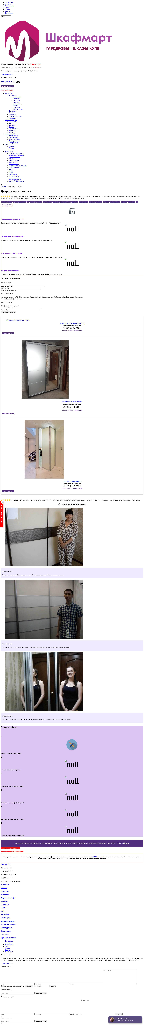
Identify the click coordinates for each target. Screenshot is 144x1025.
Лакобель (12, 125)
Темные (11, 148)
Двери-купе (9, 151)
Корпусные (12, 111)
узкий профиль (14, 167)
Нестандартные (14, 141)
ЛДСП (11, 123)
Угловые (11, 113)
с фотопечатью (17, 109)
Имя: (2, 306)
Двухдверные (13, 135)
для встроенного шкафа (16, 155)
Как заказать (9, 2)
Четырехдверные (14, 139)
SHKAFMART (6, 864)
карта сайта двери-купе (8, 938)
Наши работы (9, 6)
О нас (7, 8)
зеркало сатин (13, 162)
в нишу (15, 106)
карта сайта (4, 934)
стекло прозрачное (15, 180)
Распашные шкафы (15, 116)
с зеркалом (16, 107)
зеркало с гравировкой (16, 181)
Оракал (11, 127)
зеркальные (12, 158)
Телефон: (4, 308)
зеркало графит (14, 160)
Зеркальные (12, 121)
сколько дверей (10, 134)
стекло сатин (13, 174)
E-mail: (3, 310)
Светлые (11, 146)
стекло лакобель (14, 176)
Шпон (11, 132)
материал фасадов (11, 120)
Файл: (3, 299)
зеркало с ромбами (15, 178)
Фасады (7, 11)
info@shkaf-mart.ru (97, 857)
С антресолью (13, 143)
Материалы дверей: (7, 297)
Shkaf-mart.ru (6, 963)
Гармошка (12, 118)
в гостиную (16, 100)
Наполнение (9, 13)
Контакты (8, 4)
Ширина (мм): (5, 286)
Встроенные (13, 95)
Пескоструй (12, 130)
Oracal (11, 172)
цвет (6, 144)
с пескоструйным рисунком (18, 165)
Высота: (3, 288)
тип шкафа (8, 93)
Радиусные (12, 114)
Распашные (5, 894)
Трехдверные (13, 137)
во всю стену (17, 104)
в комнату (16, 102)
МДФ (10, 171)
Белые (11, 150)
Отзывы (7, 9)
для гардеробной (14, 157)
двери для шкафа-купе (16, 153)
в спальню (16, 99)
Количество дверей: (7, 290)
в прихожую (17, 97)
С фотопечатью (14, 128)
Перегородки (5, 918)
